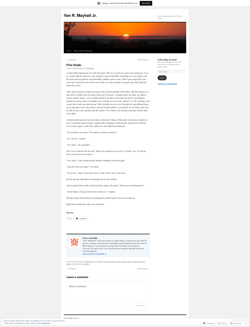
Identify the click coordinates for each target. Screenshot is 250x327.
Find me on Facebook (167, 84)
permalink (85, 264)
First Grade (73, 65)
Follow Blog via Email (167, 59)
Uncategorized (89, 261)
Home (69, 50)
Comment (141, 305)
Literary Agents (143, 59)
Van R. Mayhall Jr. (80, 15)
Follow (162, 78)
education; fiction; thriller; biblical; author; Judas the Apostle (124, 261)
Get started (146, 3)
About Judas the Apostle (83, 50)
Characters (71, 59)
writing (68, 264)
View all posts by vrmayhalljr (95, 253)
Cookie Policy (45, 323)
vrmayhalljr (90, 68)
